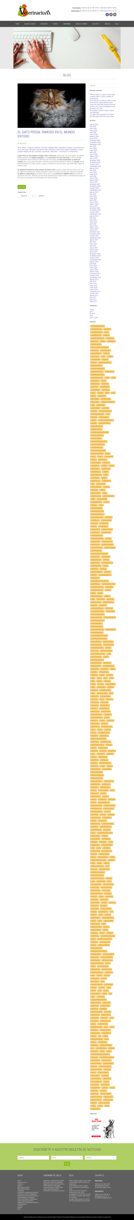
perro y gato (94, 318)
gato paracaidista (105, 696)
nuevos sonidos (95, 835)
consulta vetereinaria (97, 547)
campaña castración (96, 429)
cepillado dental (95, 480)
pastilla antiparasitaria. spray (98, 859)
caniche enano (102, 459)
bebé (113, 392)
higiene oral (110, 720)
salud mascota (95, 1014)
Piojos (100, 914)
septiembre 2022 (95, 214)
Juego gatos (101, 753)
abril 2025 (93, 152)
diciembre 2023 (95, 184)
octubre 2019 (94, 276)
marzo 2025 (94, 154)
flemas (93, 683)
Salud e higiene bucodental (25, 1201)
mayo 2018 (93, 288)
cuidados (106, 559)
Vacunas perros (95, 1087)
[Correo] (114, 14)
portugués (109, 932)
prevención (94, 941)
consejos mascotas (107, 529)
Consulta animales (107, 541)
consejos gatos (95, 529)
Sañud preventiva (105, 1020)
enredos (108, 647)
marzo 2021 (94, 248)
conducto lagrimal (106, 520)
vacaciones (107, 1069)
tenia (106, 1038)
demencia (103, 568)
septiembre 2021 (95, 238)
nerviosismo (94, 826)
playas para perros (96, 926)
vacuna (93, 1072)
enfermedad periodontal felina (99, 638)
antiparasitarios (109, 371)
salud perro (104, 1017)
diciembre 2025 (95, 140)
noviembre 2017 (95, 292)
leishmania (94, 762)
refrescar (94, 987)
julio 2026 (93, 127)
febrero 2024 (94, 180)
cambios (94, 419)
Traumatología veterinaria (107, 1057)
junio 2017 (93, 299)
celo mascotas (95, 477)
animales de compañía (104, 362)
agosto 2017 (94, 295)
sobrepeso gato (95, 1032)
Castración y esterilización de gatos (28, 1192)
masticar (94, 799)
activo (106, 331)
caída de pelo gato (96, 474)
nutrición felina (106, 838)
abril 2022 (93, 224)
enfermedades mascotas (98, 620)
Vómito (93, 1105)
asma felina (105, 383)
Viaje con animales (96, 1099)
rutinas (104, 993)
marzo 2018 (94, 290)
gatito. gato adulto (102, 693)
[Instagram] (111, 14)
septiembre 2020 (95, 260)
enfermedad (109, 608)
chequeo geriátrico (96, 486)
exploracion (94, 674)
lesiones (110, 765)
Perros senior (104, 899)
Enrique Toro (95, 650)
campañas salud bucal (97, 453)
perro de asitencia (108, 884)
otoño (98, 847)
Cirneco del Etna (96, 492)
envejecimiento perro (106, 650)
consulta (108, 538)
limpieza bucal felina (96, 781)
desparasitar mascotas (97, 589)
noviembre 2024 (95, 162)
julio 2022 (93, 218)
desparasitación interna (97, 586)
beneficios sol (102, 395)
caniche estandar (96, 462)
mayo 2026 (93, 131)
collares (106, 501)
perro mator (108, 893)
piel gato (94, 914)
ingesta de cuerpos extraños (99, 738)
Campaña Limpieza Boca (98, 444)
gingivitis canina (105, 705)
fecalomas (109, 674)
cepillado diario (53, 148)
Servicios (44, 24)
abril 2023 (93, 200)
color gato (94, 504)
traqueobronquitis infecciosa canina (100, 1054)
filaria (93, 680)
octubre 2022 (94, 212)
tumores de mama (96, 1063)
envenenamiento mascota (98, 653)
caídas (106, 474)
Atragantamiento (105, 386)
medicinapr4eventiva (104, 802)
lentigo (102, 765)
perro (109, 881)
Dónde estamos (81, 24)
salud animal (101, 996)
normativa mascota (96, 829)
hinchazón (104, 723)
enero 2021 (93, 252)
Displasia (107, 595)
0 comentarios (73, 152)
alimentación (95, 350)
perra (93, 881)
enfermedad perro (108, 641)
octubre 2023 (94, 188)
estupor (113, 668)
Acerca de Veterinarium (30, 1217)
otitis (93, 847)
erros (109, 653)
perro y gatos (95, 908)
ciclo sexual (94, 489)
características (95, 465)
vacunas (106, 1081)
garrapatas (94, 690)
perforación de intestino (97, 878)
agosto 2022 (94, 216)
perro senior (109, 896)
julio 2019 (93, 282)
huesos (100, 729)
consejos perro (95, 532)
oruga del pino (95, 844)
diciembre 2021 (95, 232)
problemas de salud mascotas (99, 950)
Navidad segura (95, 823)
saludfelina (103, 1008)
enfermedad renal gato (97, 647)
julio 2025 (93, 146)
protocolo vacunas (107, 960)
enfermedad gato (111, 629)
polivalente (94, 932)
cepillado (104, 477)
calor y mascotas (104, 416)
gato (91, 312)
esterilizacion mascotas (97, 659)
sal (110, 993)
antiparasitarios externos (98, 374)
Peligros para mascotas (97, 865)
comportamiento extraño (97, 514)
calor (108, 413)
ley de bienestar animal (97, 774)
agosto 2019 (94, 280)
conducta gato (95, 520)
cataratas (105, 471)
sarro (111, 1017)
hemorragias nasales (97, 717)
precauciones (95, 935)
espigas (106, 656)
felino (93, 677)
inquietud (109, 744)
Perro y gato (95, 905)
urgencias (94, 1066)
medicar (93, 802)
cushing (106, 565)
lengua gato (95, 765)
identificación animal (104, 732)
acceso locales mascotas (98, 325)
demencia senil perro (97, 571)
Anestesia (105, 359)
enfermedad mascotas (97, 632)
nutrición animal (95, 838)
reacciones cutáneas (97, 984)
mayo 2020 (93, 268)
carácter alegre (95, 468)
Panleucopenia (95, 850)
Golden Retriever (104, 708)
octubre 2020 (94, 258)
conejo (92, 310)
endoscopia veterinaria (97, 608)
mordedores (94, 814)
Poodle (102, 932)
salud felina (94, 1008)
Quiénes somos (29, 24)
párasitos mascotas (103, 966)
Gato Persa (60, 150)
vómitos (100, 1105)
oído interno (107, 847)
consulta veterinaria (110, 547)
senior (112, 1026)
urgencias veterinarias (105, 1066)
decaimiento (95, 568)
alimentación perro (96, 353)
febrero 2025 (94, 156)
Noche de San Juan (106, 826)
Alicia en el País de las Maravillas (100, 347)
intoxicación (112, 750)
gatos (102, 699)
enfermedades (110, 611)
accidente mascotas (96, 328)
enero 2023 (93, 206)
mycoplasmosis (107, 817)
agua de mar (110, 338)
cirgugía (103, 489)
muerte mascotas (96, 817)
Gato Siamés (95, 702)
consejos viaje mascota (97, 538)
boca (93, 404)
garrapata (110, 686)
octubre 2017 (94, 294)
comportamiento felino (97, 517)
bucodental (105, 407)
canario (100, 456)
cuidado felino (105, 556)
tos (92, 1048)
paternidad (111, 859)
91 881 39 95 (94, 8)
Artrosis (103, 380)
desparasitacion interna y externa (100, 580)
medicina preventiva (109, 805)
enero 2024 (93, 182)
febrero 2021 (94, 250)
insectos (94, 747)
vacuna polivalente (96, 1081)
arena (107, 377)
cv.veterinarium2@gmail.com (103, 1198)
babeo (93, 392)
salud (93, 996)
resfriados (101, 987)
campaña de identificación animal (100, 432)
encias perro (103, 605)
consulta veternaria (96, 550)
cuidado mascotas (96, 559)
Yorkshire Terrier (95, 1108)
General (37, 148)
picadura (94, 911)
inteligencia (94, 750)
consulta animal (95, 541)
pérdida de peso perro (97, 972)
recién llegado (108, 984)
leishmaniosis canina (105, 762)
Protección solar (95, 960)
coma (101, 504)
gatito (93, 693)
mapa (112, 790)
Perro (91, 316)
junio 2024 (93, 172)
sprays (105, 1035)
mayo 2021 (93, 244)
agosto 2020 (94, 262)
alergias (103, 341)
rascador (38, 152)
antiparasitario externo (97, 371)
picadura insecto (103, 911)
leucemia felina (107, 768)
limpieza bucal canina (97, 777)
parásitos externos (104, 853)
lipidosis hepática (105, 787)
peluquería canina (104, 869)
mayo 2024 (93, 174)
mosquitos (111, 814)
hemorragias (108, 714)
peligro (99, 862)
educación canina (96, 602)
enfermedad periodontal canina (99, 635)
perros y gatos (95, 902)
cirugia (104, 492)
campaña (94, 423)
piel (111, 911)
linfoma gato (95, 787)
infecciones (94, 735)
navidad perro (102, 820)
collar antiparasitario (96, 501)
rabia (93, 975)
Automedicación (95, 389)
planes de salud (109, 920)
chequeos (62, 148)
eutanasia (94, 671)
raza (103, 981)
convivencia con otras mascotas (99, 553)
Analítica (110, 356)
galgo (93, 686)
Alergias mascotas (96, 344)
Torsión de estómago (106, 1044)
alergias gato (111, 341)
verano (112, 1087)
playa (103, 923)
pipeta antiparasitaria (108, 917)
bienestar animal (106, 398)
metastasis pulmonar (97, 811)
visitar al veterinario (104, 1102)
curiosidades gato (96, 565)
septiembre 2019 (95, 278)
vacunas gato (95, 1084)
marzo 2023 (94, 202)
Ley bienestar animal (97, 771)
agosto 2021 (94, 240)
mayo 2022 (93, 222)
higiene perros (95, 723)
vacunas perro (105, 1084)
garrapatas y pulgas (105, 690)
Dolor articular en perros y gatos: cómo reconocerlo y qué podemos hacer (103, 101)
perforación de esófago (97, 875)
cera (93, 483)
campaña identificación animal (99, 441)
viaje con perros (108, 1099)
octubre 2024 (94, 164)
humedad (107, 729)
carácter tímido (106, 468)
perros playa (95, 899)
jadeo (93, 753)
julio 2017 (93, 297)
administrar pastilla (96, 335)
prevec (93, 938)
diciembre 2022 (95, 208)
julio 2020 (93, 264)
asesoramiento (95, 383)
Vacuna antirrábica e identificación (27, 1199)
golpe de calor (95, 711)
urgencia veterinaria (96, 1069)
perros (101, 896)
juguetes (94, 756)
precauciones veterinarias (108, 935)
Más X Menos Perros (24, 1187)
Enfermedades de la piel (98, 614)
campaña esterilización (97, 435)
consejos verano (106, 532)
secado (93, 1023)
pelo (107, 865)
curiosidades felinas (107, 562)
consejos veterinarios (97, 535)
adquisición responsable (97, 338)
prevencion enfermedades (104, 938)
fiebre (111, 677)
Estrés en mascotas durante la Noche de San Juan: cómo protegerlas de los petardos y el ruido (102, 106)
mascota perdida (96, 796)
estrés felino (105, 668)
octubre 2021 (94, 236)
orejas (110, 841)
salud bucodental (96, 1002)
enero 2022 (93, 230)
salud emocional (105, 1005)
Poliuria (105, 929)
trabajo (109, 1051)
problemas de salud (96, 947)
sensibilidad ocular (105, 1029)
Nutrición (105, 835)
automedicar (106, 389)
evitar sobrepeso (50, 150)
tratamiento (94, 1057)
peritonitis (109, 878)
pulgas (93, 966)
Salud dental (95, 1005)
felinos (99, 677)
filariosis (99, 680)
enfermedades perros (97, 626)
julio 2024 (93, 170)
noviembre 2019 (95, 274)
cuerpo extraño (95, 556)
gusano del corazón (96, 714)
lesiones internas (96, 768)
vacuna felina (107, 1078)
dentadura (107, 571)
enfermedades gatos (110, 617)
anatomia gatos (95, 359)
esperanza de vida (96, 656)
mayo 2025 (93, 150)
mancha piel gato (103, 790)
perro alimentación (96, 884)
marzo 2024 (94, 178)
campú (93, 456)
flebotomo (107, 680)
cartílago (104, 465)
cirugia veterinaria (96, 495)
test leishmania (102, 1041)
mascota (103, 793)
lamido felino (95, 759)
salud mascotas (106, 1014)
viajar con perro (108, 1096)
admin (24, 148)
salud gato (107, 1011)
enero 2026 (93, 138)
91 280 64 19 (94, 11)
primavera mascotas (104, 944)
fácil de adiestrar (111, 683)
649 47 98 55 (112, 8)
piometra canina (95, 917)
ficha (105, 677)
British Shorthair (95, 407)
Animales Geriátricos (97, 365)
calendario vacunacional (97, 413)
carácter (112, 465)
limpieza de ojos (29, 152)
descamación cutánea (105, 574)
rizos (100, 990)
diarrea (93, 592)
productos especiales (107, 957)
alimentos (106, 353)
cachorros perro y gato (105, 410)
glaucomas (94, 708)
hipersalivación (95, 726)
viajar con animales (105, 1093)
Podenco (106, 926)
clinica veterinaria (102, 498)
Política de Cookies (91, 1217)
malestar (94, 790)
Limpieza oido (106, 784)
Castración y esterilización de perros (28, 1202)
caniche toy (106, 462)
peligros (107, 862)
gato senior (109, 699)
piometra (108, 914)
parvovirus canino (106, 850)
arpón (113, 377)
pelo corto (94, 869)
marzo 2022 (94, 226)
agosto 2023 (94, 192)
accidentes (107, 328)
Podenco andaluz (96, 929)
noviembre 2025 (95, 142)
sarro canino (95, 1020)
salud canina (107, 1002)
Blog (117, 24)
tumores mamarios (108, 1063)
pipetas (93, 920)
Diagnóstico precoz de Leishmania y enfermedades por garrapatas (28, 1196)
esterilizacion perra (96, 662)
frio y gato (100, 683)
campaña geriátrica (96, 438)
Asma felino (94, 386)
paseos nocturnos (103, 856)
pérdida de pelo (95, 969)
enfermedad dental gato (97, 611)
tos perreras (94, 1051)
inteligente (103, 750)
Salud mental (95, 1017)
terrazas (94, 1041)
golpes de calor (106, 711)
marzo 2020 (94, 270)
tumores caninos (106, 1060)
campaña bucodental (97, 426)
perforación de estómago (98, 872)
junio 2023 (93, 196)
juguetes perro (102, 756)
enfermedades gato (96, 617)
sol (99, 1035)
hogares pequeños (71, 150)
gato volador (95, 705)
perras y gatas (101, 881)
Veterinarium (95, 1093)
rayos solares (95, 981)
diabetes (108, 589)
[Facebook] (107, 14)
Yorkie (107, 1105)
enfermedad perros (96, 644)
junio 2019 (93, 284)
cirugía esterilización (108, 495)
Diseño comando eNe (104, 1217)
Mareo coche (95, 793)
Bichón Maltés (95, 398)
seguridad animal (103, 1023)
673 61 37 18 (112, 11)
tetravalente (94, 1044)
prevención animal (104, 941)
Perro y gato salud (106, 908)
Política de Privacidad (62, 1217)
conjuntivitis (94, 523)
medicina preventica (96, 805)
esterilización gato (96, 665)
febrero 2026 (94, 136)
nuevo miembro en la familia (105, 832)
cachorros (94, 410)
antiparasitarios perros (97, 377)
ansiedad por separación (98, 368)
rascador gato (95, 978)
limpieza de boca (109, 781)
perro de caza (95, 887)
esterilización (107, 662)
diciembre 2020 (95, 254)
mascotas (105, 796)
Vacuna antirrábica (103, 1072)
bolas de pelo (101, 404)
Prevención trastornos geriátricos (27, 1194)
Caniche (94, 459)
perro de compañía (106, 887)
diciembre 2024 (95, 160)
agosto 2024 (94, 168)
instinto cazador (103, 747)
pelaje (93, 862)
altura (103, 356)
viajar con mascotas (96, 1096)
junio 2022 (93, 220)
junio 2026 (93, 129)
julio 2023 (93, 194)
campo (107, 453)
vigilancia (94, 1102)
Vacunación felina (96, 1078)
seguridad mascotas (96, 1026)
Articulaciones (95, 380)
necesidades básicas (108, 823)
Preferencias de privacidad (77, 1217)
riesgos (93, 990)
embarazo (94, 605)
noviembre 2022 (95, 210)
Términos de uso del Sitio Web (46, 1217)
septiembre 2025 (95, 144)
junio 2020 (93, 266)
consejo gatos (104, 523)
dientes (100, 592)
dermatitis (94, 574)
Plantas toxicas (95, 923)
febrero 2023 (94, 204)
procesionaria (95, 957)
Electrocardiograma (108, 602)
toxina (102, 1051)
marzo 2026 (94, 134)
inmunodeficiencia (105, 741)
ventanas (105, 1087)
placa (100, 920)
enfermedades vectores (97, 629)
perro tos (104, 902)
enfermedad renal (108, 644)
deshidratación (95, 577)
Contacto (96, 24)
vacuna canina (95, 1075)
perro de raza (106, 890)
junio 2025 (93, 148)
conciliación (108, 517)
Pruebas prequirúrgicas (97, 963)
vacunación (46, 152)
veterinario (53, 152)
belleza (93, 395)
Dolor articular (101, 598)
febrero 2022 (94, 228)
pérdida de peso (107, 969)
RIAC (109, 987)
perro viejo (112, 902)
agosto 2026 (94, 125)
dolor (93, 598)
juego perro (110, 753)
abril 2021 (93, 246)
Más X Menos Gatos (23, 1189)
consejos (69, 148)
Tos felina (111, 1048)
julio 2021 (93, 242)
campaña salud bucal (97, 447)
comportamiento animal (97, 510)
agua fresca (94, 341)
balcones (100, 392)
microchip (107, 811)
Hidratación (94, 720)
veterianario (94, 1090)
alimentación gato (105, 350)
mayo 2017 (93, 301)
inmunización (95, 741)
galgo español (101, 686)
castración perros (96, 471)
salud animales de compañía (99, 999)
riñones (106, 990)
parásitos (94, 853)
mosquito (103, 814)
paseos (93, 856)
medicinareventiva (108, 808)
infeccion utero (104, 735)
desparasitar (109, 586)
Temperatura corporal (97, 1038)
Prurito (108, 963)
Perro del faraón (96, 890)
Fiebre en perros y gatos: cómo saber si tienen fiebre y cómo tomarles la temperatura (102, 96)
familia (102, 674)
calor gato (94, 416)
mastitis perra (102, 799)
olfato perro (103, 841)
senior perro (94, 1029)
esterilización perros (108, 665)
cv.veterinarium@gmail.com (103, 1187)
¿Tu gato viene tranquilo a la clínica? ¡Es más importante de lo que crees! (102, 115)
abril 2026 (93, 132)
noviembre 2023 (95, 186)
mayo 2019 (93, 286)
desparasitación (95, 583)
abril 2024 (93, 176)
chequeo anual (101, 483)
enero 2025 (93, 158)
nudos (93, 832)
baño (107, 392)
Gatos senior (104, 702)
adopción (106, 335)
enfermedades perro (97, 623)
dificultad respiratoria (36, 150)
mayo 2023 (93, 198)
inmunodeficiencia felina (97, 744)
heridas (107, 717)
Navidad (94, 820)
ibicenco (94, 732)
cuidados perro (95, 562)
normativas (107, 829)
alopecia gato (95, 356)
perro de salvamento (97, 893)
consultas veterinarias (107, 544)
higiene (102, 720)
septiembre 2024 (95, 166)
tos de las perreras (101, 1048)
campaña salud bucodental (98, 450)
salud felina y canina (97, 1011)
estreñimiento (95, 668)
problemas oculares (108, 953)
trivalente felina (95, 1060)
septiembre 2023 (95, 190)
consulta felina (95, 544)
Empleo (107, 24)
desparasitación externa (108, 583)
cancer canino (108, 456)
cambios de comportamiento (106, 419)
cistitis (93, 498)
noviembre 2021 (95, 234)
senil (106, 1026)
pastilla (112, 856)
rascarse (104, 978)
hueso (93, 729)
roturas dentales (96, 993)
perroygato (103, 905)
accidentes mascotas (97, 331)
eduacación (110, 598)
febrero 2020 (94, 272)
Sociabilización (106, 1032)
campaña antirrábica (105, 423)
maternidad (111, 799)
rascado (99, 975)
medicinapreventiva (96, 808)
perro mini (94, 896)
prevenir (94, 944)
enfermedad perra (96, 641)
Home (17, 24)
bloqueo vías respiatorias (108, 401)
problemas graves (96, 953)
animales (94, 362)
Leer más (22, 187)
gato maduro (95, 696)
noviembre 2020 (95, 256)
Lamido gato (104, 759)
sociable (94, 1035)
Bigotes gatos (95, 401)
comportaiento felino (97, 507)
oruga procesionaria (107, 844)
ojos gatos (94, 841)
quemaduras (109, 972)
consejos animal (103, 526)
